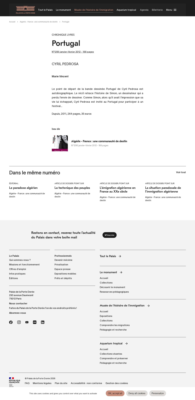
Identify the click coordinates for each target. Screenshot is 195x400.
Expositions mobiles (65, 273)
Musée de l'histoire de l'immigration (93, 10)
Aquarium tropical (126, 10)
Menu (169, 10)
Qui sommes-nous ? (20, 260)
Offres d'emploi (17, 269)
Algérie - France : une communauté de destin (39, 22)
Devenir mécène (63, 260)
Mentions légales (42, 383)
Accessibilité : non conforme (86, 383)
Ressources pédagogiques (114, 291)
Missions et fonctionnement (24, 264)
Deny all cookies (136, 393)
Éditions (13, 278)
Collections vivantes (111, 354)
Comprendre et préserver (114, 358)
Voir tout (181, 173)
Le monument (63, 10)
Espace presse (63, 269)
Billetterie (157, 10)
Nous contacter (18, 303)
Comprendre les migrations (115, 325)
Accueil (12, 22)
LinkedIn (42, 322)
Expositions (106, 316)
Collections (106, 282)
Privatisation (61, 264)
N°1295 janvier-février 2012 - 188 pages (73, 51)
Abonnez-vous (17, 313)
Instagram (19, 322)
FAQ (27, 383)
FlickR (34, 322)
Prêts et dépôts (63, 278)
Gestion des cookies (116, 383)
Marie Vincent (60, 76)
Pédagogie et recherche (113, 329)
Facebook (11, 322)
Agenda (144, 10)
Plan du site (61, 383)
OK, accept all (115, 393)
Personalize (158, 393)
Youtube (26, 322)
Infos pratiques (17, 273)
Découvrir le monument (112, 287)
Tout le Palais (45, 10)
